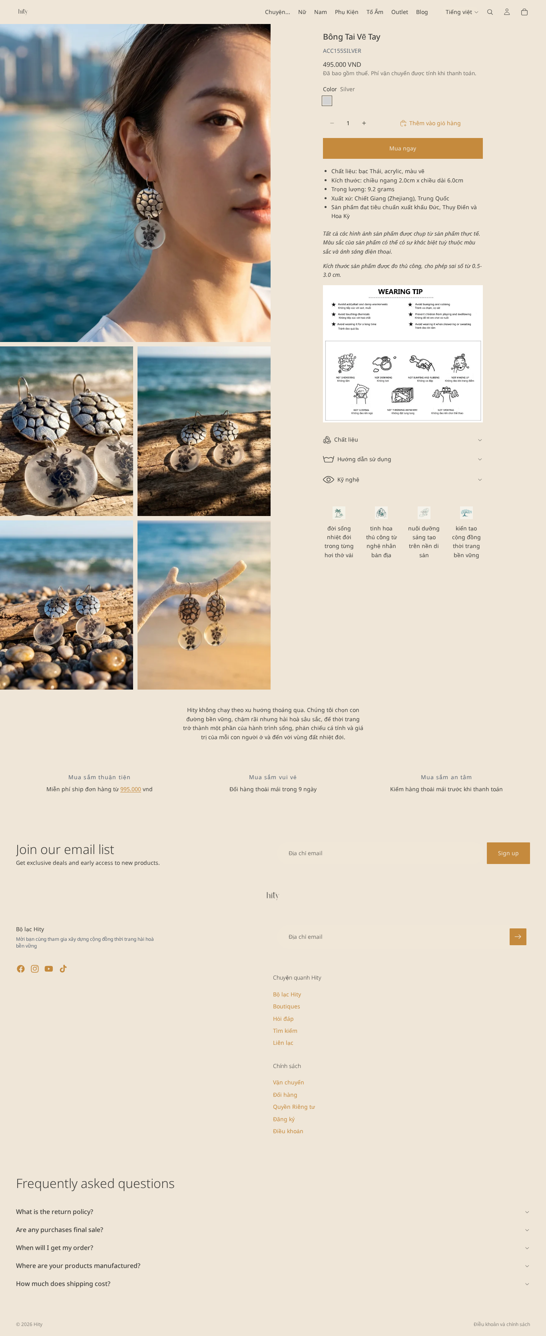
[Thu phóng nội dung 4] (66, 605)
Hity (38, 1324)
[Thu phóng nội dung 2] (66, 431)
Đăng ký (284, 1119)
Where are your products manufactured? (78, 1265)
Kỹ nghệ (348, 479)
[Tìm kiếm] (490, 12)
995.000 (130, 789)
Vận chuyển (288, 1082)
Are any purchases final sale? (59, 1229)
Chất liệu (346, 439)
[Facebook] (21, 969)
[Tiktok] (63, 969)
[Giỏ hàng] (524, 12)
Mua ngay (402, 148)
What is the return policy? (54, 1211)
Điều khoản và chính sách (502, 1324)
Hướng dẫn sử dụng (364, 459)
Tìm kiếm (285, 1030)
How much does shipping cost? (63, 1283)
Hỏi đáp (283, 1018)
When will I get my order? (54, 1247)
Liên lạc (283, 1043)
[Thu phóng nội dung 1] (135, 183)
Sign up (508, 853)
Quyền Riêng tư (294, 1107)
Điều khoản (288, 1131)
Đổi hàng (285, 1094)
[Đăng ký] (518, 936)
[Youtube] (49, 969)
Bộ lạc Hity (287, 994)
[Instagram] (35, 969)
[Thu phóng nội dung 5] (204, 605)
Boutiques (286, 1006)
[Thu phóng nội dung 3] (204, 431)
